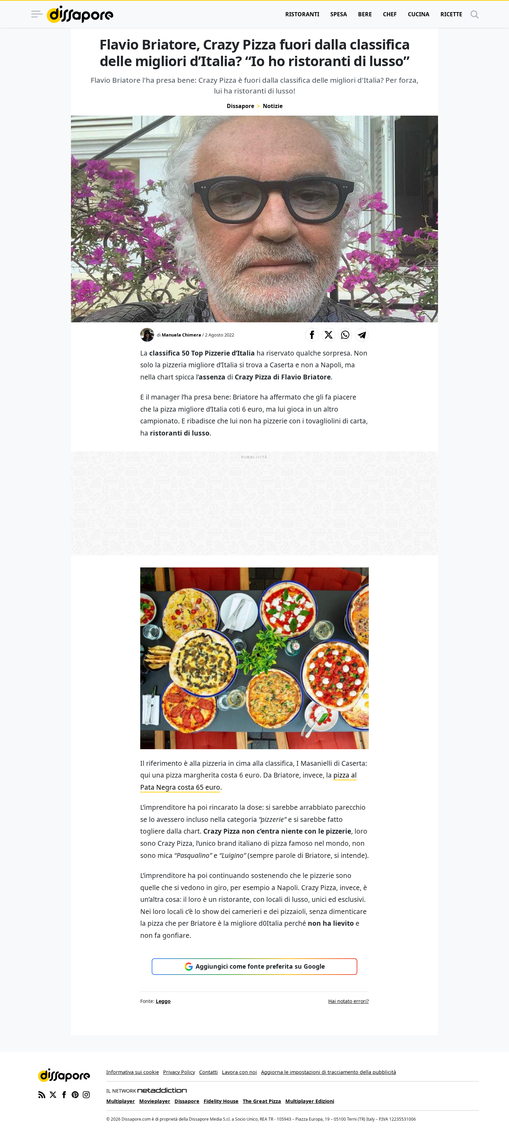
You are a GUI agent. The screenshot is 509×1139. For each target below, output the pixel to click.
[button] (312, 335)
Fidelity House (221, 1101)
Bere (365, 14)
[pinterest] (75, 1094)
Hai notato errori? (348, 1001)
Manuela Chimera (181, 335)
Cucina (418, 14)
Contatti (208, 1072)
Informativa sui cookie (132, 1072)
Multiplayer (120, 1101)
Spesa (338, 14)
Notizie (273, 106)
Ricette (451, 14)
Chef (390, 14)
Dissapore (240, 106)
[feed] (41, 1094)
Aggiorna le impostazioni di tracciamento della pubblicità (328, 1072)
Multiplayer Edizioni (309, 1101)
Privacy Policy (179, 1072)
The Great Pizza (262, 1101)
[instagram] (86, 1094)
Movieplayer (154, 1101)
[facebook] (64, 1094)
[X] (53, 1094)
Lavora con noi (239, 1072)
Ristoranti (302, 14)
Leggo (163, 1001)
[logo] (80, 14)
